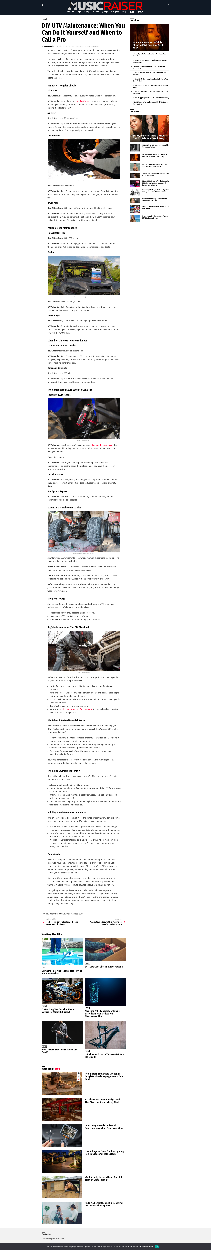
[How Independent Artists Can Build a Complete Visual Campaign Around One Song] (62, 1083)
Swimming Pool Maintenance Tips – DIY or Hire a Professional (62, 972)
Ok (157, 1247)
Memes (96, 12)
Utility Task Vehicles (69, 914)
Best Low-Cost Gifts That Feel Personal (104, 966)
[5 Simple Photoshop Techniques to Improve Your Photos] (135, 200)
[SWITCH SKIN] (42, 5)
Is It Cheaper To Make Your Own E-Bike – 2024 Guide (104, 1055)
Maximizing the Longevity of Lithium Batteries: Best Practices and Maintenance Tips (102, 1014)
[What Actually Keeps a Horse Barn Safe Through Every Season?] (62, 1187)
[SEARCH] (168, 5)
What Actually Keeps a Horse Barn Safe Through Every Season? (104, 1178)
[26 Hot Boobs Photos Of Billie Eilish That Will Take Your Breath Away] (149, 37)
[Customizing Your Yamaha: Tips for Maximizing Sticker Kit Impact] (62, 991)
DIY (44, 914)
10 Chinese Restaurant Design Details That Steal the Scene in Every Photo (103, 1101)
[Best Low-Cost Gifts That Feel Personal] (105, 949)
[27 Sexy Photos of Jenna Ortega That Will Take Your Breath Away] (149, 128)
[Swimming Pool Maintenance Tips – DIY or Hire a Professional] (62, 951)
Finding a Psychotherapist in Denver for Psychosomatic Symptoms (104, 1204)
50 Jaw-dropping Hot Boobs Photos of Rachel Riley (151, 98)
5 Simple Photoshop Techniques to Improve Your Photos (154, 200)
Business (115, 12)
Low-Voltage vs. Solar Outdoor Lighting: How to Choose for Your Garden (104, 1152)
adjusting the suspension (102, 445)
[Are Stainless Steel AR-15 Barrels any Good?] (62, 1032)
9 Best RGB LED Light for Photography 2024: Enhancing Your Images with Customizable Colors (155, 183)
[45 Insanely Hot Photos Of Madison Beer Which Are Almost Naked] (135, 167)
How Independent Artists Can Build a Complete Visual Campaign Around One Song (104, 1076)
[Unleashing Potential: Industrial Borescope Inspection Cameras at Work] (62, 1135)
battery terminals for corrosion (77, 709)
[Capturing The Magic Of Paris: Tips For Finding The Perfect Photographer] (135, 192)
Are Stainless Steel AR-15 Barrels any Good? (59, 1051)
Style (123, 12)
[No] (159, 1246)
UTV (81, 914)
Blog (87, 963)
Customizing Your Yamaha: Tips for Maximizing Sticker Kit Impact (58, 1010)
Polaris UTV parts (83, 101)
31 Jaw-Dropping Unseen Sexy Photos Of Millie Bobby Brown (155, 217)
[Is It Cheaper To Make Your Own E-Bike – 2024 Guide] (105, 1035)
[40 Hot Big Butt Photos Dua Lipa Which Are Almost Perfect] (135, 147)
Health (132, 12)
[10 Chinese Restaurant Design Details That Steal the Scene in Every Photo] (62, 1109)
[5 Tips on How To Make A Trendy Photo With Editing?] (135, 209)
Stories (70, 12)
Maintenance (52, 914)
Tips (44, 968)
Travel (141, 12)
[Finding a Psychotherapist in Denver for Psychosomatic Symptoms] (62, 1213)
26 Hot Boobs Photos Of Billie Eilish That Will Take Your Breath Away (154, 156)
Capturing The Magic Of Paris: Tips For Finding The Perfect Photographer (155, 191)
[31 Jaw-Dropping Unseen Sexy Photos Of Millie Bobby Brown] (135, 218)
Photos (87, 12)
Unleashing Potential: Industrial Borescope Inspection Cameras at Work (104, 1127)
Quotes (105, 12)
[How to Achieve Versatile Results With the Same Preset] (135, 175)
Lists (79, 12)
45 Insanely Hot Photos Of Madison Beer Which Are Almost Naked (154, 165)
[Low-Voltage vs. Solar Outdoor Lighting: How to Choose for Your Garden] (62, 1161)
